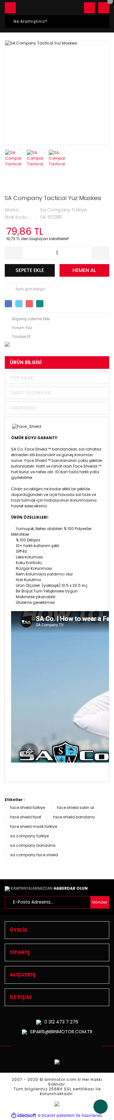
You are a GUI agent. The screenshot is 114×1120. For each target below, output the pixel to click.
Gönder (100, 902)
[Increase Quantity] (100, 253)
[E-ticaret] (56, 1115)
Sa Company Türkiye (63, 210)
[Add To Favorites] (27, 319)
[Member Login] (89, 7)
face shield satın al (75, 807)
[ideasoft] (23, 1115)
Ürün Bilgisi (25, 362)
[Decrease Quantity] (13, 253)
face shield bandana (74, 817)
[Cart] (103, 7)
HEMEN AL (84, 270)
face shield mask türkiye (33, 826)
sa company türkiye (29, 836)
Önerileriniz (23, 408)
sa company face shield (34, 855)
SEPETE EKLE (30, 270)
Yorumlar (21, 377)
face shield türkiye (27, 807)
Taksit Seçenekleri (30, 393)
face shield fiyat (25, 817)
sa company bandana (32, 845)
